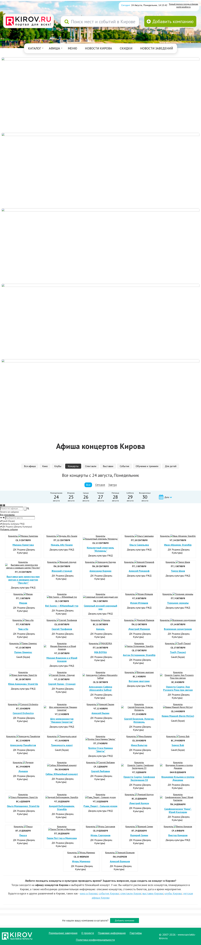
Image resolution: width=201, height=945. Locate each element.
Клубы (57, 466)
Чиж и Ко (23, 629)
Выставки (108, 466)
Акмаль (100, 629)
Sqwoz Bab (178, 745)
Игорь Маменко (81, 861)
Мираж (23, 602)
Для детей (170, 466)
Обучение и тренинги (147, 466)
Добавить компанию (124, 920)
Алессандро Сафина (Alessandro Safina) (100, 688)
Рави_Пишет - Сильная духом (100, 806)
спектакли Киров (130, 893)
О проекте (87, 933)
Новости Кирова (98, 48)
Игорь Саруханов (100, 835)
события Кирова (109, 893)
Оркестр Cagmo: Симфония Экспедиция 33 (139, 778)
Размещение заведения (63, 933)
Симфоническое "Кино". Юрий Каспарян (177, 810)
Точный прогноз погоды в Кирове (183, 4)
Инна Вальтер (139, 745)
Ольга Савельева (139, 544)
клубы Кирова (173, 893)
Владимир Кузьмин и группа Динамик (177, 778)
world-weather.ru (183, 7)
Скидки (126, 48)
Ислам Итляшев (139, 602)
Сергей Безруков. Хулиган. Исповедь (139, 720)
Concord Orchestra (23, 713)
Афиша (54, 48)
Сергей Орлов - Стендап (62, 683)
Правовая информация (112, 933)
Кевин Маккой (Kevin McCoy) (178, 716)
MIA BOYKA (100, 652)
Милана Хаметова (23, 544)
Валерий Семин (139, 835)
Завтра (112, 485)
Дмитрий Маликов (139, 629)
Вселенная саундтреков (178, 629)
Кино (45, 466)
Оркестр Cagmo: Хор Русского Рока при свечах (178, 688)
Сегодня (100, 485)
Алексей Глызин (100, 713)
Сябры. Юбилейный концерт (62, 774)
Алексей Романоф (139, 570)
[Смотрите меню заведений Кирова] (100, 396)
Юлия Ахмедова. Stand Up (23, 683)
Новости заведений (156, 48)
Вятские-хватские (139, 681)
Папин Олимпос (23, 652)
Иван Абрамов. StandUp (178, 544)
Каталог (34, 48)
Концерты (73, 466)
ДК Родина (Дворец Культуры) (24, 551)
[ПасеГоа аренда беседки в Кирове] (100, 321)
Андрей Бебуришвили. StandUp (62, 807)
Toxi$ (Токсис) (178, 652)
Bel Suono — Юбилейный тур (61, 605)
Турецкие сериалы (178, 602)
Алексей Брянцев (120, 861)
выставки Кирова (152, 893)
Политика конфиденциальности (95, 940)
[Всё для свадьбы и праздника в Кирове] (100, 94)
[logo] (28, 21)
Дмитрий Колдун (139, 803)
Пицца (23, 835)
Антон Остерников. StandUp (139, 655)
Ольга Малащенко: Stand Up (23, 806)
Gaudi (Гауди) (23, 656)
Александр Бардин (100, 570)
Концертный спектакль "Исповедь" (100, 549)
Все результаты (7, 514)
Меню (72, 48)
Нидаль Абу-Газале (62, 544)
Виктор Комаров (177, 835)
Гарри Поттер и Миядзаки (62, 838)
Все (88, 485)
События (124, 466)
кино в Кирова (88, 893)
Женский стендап (62, 570)
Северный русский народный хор (100, 607)
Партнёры (136, 933)
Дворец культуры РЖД (61, 549)
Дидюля (23, 771)
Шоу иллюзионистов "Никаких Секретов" (61, 720)
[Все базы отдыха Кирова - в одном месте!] (100, 170)
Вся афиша (30, 466)
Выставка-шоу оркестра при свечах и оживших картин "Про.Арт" (23, 579)
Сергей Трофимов (62, 629)
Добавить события (9, 529)
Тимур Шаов (178, 570)
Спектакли (90, 466)
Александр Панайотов (23, 745)
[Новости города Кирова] (100, 245)
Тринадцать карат (62, 745)
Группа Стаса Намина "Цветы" (100, 749)
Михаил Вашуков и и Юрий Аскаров (61, 659)
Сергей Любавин (100, 771)
